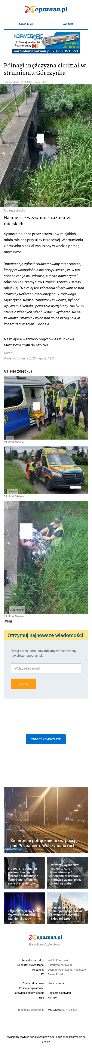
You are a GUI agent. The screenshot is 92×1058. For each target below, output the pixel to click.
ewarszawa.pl (45, 1036)
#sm (8, 621)
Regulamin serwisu (59, 992)
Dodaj (23, 684)
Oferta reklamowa (33, 983)
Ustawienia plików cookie (28, 992)
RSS (41, 997)
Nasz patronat (56, 983)
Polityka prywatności (31, 988)
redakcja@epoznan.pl (31, 1009)
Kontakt (68, 24)
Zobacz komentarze (46, 739)
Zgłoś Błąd (26, 24)
